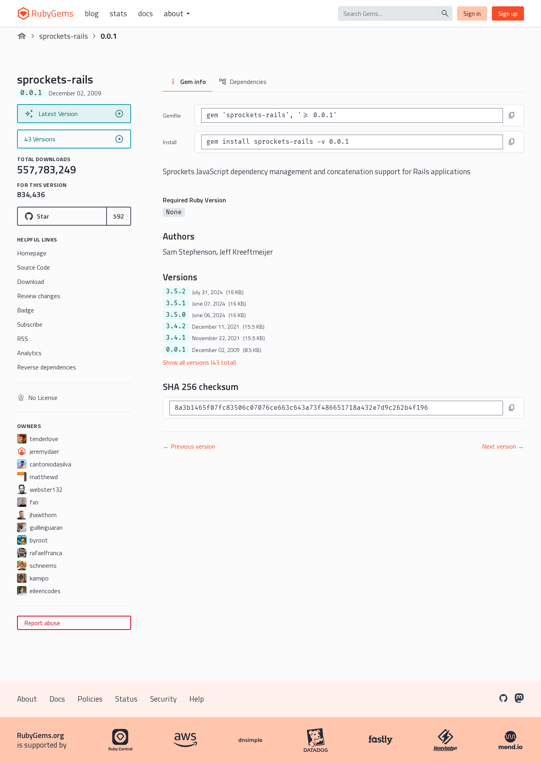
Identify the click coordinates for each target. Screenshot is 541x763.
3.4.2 (176, 326)
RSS (22, 338)
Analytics (29, 353)
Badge (25, 310)
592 (118, 216)
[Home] (21, 36)
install (170, 142)
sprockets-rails (63, 36)
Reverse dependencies (46, 367)
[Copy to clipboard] (511, 115)
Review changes (38, 296)
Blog (92, 13)
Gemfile (172, 115)
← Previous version (189, 446)
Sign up (508, 13)
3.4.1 (176, 338)
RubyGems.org (40, 735)
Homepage (31, 253)
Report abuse (42, 623)
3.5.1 (176, 303)
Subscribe (29, 324)
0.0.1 (176, 350)
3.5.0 (176, 315)
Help (196, 698)
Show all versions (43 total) (199, 362)
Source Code (33, 267)
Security (163, 698)
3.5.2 (176, 291)
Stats (118, 13)
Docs (145, 13)
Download (30, 281)
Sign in (472, 13)
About (27, 698)
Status (126, 698)
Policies (90, 698)
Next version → (503, 446)
